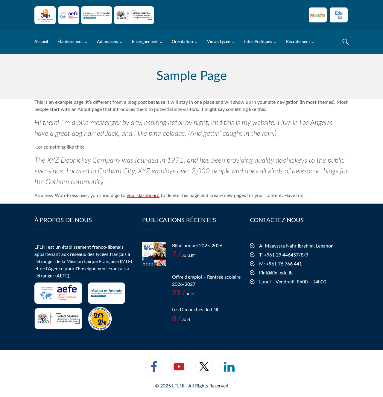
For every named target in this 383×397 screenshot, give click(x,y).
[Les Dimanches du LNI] (154, 318)
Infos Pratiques (258, 42)
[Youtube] (179, 370)
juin (183, 294)
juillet (183, 255)
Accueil (41, 42)
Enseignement (145, 42)
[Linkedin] (229, 370)
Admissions (107, 42)
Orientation (182, 42)
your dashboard (143, 195)
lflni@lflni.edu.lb (276, 273)
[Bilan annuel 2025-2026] (154, 254)
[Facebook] (153, 370)
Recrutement (298, 42)
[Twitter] (204, 370)
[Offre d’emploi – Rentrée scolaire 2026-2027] (154, 285)
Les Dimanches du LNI (195, 309)
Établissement (70, 42)
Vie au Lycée (218, 42)
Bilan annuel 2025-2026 (197, 245)
